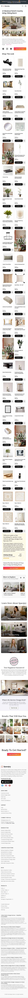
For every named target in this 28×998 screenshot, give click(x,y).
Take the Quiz (14, 708)
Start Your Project (20, 49)
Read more (8, 44)
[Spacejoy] (6, 6)
